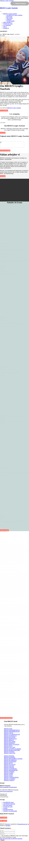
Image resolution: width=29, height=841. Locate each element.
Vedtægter (9, 19)
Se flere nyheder (4, 530)
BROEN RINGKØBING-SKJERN (13, 758)
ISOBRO (8, 825)
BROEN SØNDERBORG (11, 770)
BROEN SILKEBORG (10, 761)
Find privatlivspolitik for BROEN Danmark (11, 838)
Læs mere (2, 122)
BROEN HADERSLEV (10, 736)
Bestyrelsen (9, 16)
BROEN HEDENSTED (10, 738)
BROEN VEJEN (8, 774)
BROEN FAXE (8, 728)
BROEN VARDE (8, 773)
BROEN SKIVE (8, 763)
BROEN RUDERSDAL (10, 760)
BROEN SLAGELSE (9, 764)
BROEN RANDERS (9, 757)
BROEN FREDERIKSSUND (12, 731)
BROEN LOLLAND (9, 747)
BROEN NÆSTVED (9, 753)
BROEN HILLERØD (9, 741)
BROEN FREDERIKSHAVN (12, 730)
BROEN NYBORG (9, 751)
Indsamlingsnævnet (22, 824)
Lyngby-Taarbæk (9, 8)
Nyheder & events (7, 23)
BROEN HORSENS (9, 743)
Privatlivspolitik (10, 21)
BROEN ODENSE (9, 756)
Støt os (5, 26)
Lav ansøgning (7, 25)
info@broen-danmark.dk (6, 791)
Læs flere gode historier (6, 718)
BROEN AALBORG (9, 779)
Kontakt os (6, 28)
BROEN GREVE (8, 733)
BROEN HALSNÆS (9, 737)
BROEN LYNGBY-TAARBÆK (12, 748)
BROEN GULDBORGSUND (12, 734)
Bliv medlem (3, 821)
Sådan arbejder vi (7, 22)
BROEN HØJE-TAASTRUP (11, 744)
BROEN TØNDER (9, 771)
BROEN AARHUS (9, 780)
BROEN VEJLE (8, 776)
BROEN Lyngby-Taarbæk (10, 13)
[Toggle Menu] (0, 11)
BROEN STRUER (9, 767)
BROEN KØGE (8, 746)
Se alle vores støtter (5, 150)
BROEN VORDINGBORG (11, 777)
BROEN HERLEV (9, 740)
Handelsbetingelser (8, 809)
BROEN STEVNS (9, 766)
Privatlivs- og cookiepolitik (10, 811)
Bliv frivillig (9, 18)
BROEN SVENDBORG (10, 768)
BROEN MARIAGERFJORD (12, 750)
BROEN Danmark (20, 3)
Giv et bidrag (3, 817)
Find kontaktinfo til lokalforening (8, 787)
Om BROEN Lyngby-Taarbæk (14, 15)
